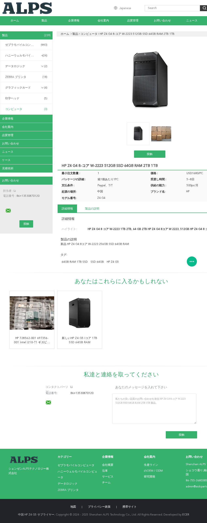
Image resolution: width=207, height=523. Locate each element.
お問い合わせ (162, 20)
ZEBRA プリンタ (26, 77)
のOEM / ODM (153, 470)
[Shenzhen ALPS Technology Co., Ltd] (8, 210)
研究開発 (149, 476)
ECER (185, 514)
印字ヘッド (26, 98)
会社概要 (107, 465)
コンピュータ (26, 109)
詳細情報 (67, 208)
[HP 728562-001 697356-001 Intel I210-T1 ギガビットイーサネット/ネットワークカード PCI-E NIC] (32, 313)
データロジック (26, 66)
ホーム (15, 20)
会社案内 (103, 20)
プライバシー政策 (99, 506)
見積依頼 (7, 168)
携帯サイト (130, 506)
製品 (44, 20)
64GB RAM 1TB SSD (75, 261)
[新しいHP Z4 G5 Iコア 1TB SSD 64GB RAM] (79, 313)
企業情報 (73, 20)
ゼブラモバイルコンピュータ (26, 44)
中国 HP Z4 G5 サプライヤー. (37, 514)
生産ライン (151, 465)
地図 (73, 506)
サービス (107, 476)
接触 (149, 154)
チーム (106, 482)
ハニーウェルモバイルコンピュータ (27, 55)
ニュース (191, 20)
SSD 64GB (97, 261)
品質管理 (132, 20)
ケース (6, 160)
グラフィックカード (26, 87)
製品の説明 (92, 208)
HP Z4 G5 (113, 261)
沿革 (105, 470)
